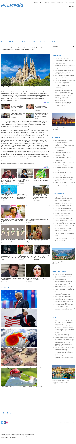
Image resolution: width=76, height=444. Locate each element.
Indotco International (13, 434)
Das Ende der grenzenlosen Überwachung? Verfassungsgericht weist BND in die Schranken (64, 60)
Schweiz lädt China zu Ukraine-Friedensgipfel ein (63, 297)
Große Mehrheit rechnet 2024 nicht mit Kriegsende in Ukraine (64, 305)
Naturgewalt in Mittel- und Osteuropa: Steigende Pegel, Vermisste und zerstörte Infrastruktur (64, 164)
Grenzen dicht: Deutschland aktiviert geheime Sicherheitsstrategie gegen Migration (64, 179)
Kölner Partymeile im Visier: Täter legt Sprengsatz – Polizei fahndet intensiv (65, 224)
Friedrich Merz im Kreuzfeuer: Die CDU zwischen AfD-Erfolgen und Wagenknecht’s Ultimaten (65, 184)
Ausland (47, 2)
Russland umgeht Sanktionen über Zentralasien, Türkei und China (64, 293)
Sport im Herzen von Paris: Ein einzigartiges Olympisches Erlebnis (64, 326)
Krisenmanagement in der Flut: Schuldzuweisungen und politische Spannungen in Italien (24, 367)
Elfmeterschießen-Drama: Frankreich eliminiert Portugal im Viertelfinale (64, 356)
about (10, 437)
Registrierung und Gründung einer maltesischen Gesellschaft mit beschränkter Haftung (60, 382)
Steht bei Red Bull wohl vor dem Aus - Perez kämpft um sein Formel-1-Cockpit (65, 330)
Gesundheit (71, 6)
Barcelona (20, 163)
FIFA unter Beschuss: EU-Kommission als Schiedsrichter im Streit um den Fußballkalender (64, 322)
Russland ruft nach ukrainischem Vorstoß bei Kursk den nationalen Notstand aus (63, 276)
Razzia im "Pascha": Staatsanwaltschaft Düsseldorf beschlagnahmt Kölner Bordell (63, 228)
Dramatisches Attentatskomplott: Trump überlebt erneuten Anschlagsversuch (21, 386)
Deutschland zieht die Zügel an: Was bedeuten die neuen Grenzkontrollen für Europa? (64, 169)
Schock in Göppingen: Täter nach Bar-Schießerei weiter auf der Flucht (65, 94)
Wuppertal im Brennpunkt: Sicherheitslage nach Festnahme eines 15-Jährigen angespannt (63, 90)
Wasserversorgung (29, 163)
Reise (66, 2)
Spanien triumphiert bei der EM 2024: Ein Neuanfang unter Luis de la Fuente (65, 338)
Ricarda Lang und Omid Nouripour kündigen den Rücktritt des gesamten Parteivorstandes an (64, 103)
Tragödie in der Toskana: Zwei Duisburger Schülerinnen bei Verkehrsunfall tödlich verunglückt (64, 215)
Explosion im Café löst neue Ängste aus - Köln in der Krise (64, 206)
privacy (14, 437)
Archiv (60, 422)
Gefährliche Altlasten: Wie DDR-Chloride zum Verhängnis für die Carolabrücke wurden (63, 174)
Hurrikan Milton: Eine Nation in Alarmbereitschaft (14, 347)
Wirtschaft (71, 2)
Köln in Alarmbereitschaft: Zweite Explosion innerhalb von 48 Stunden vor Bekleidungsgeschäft (64, 220)
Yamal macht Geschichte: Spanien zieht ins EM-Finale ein (63, 345)
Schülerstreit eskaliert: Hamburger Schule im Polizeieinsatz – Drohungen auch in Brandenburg (65, 238)
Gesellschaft (60, 2)
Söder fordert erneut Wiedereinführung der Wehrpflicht (63, 280)
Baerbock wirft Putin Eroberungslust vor (64, 290)
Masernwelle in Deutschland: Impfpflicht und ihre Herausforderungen (62, 98)
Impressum (66, 422)
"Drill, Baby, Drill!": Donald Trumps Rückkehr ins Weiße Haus (16, 308)
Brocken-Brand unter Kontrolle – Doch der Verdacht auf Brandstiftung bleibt (64, 233)
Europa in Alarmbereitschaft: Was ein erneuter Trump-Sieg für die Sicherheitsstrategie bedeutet (64, 77)
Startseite (36, 2)
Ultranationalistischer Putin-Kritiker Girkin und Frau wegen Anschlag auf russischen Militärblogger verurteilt (64, 301)
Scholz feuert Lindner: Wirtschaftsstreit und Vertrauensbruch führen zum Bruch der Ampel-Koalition (65, 66)
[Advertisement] (38, 19)
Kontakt (73, 422)
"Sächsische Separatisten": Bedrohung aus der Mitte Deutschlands (65, 81)
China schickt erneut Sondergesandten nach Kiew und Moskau (65, 283)
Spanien (9, 163)
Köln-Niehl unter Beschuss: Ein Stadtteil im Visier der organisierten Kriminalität (64, 210)
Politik (41, 2)
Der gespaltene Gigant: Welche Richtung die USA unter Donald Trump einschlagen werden (24, 328)
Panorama (53, 2)
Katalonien (14, 163)
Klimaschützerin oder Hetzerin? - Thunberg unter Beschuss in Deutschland (63, 85)
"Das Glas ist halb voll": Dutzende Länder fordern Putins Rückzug (63, 287)
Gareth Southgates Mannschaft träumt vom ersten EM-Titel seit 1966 (65, 341)
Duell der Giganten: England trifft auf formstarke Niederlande (64, 348)
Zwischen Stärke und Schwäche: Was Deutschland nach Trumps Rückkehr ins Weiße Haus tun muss (64, 72)
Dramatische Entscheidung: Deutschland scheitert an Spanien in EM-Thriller (64, 352)
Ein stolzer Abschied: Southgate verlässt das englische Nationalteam (64, 335)
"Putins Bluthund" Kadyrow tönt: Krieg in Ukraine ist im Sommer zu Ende (65, 308)
